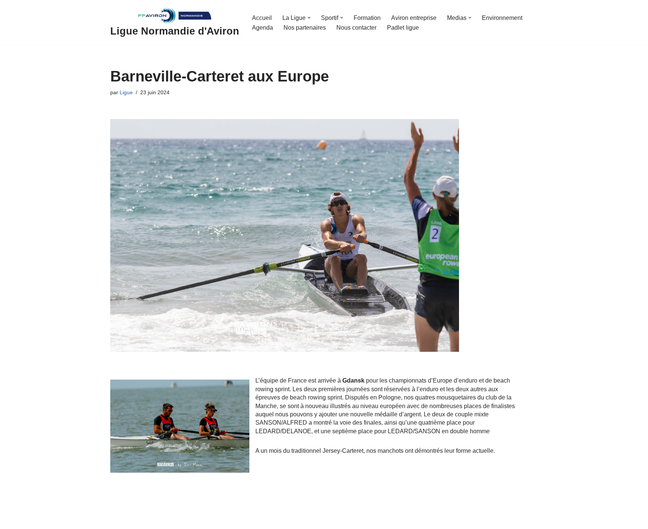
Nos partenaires (305, 27)
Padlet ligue (403, 27)
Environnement (502, 18)
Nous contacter (356, 27)
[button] (309, 17)
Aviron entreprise (413, 18)
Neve (117, 520)
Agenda (262, 27)
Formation (367, 18)
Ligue (126, 92)
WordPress (179, 520)
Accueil (262, 18)
